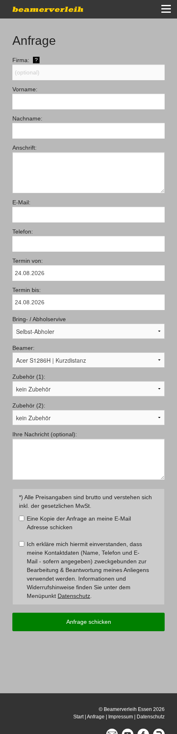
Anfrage (96, 717)
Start (78, 717)
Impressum (120, 717)
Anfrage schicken (88, 621)
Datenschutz (74, 596)
